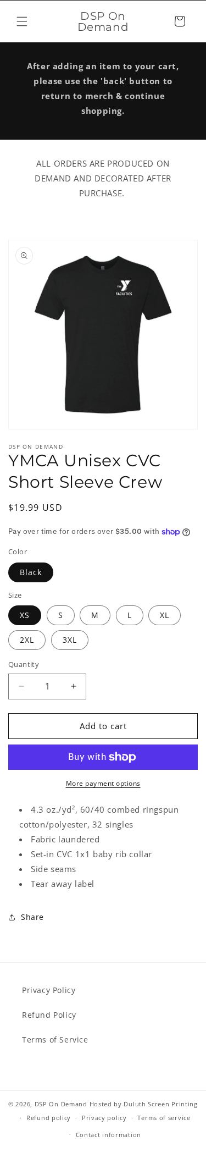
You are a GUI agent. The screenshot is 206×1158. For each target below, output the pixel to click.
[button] (22, 21)
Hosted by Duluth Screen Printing (144, 1104)
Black (31, 572)
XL (164, 615)
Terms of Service (55, 1039)
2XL (27, 640)
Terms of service (163, 1117)
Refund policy (48, 1117)
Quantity (23, 664)
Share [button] (32, 917)
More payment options (103, 783)
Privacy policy (104, 1117)
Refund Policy (49, 1015)
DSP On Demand (61, 1104)
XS (25, 615)
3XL (70, 640)
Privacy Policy (48, 990)
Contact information (108, 1135)
